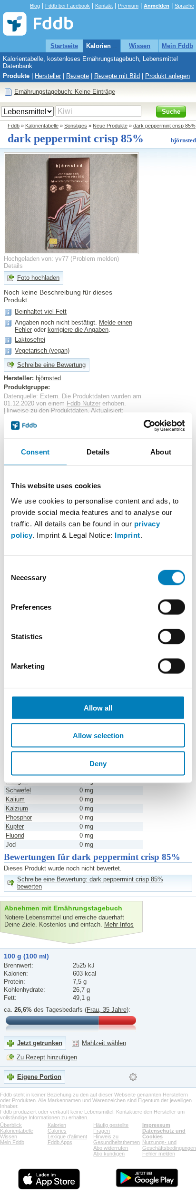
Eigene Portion (39, 1076)
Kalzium (17, 808)
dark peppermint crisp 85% (164, 125)
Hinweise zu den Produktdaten (46, 410)
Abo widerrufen (110, 1148)
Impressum (156, 1125)
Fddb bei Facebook (67, 6)
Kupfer (15, 826)
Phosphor (19, 817)
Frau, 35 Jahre (107, 1009)
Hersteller (48, 75)
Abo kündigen (109, 1153)
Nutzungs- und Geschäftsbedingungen (169, 1145)
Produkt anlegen (167, 75)
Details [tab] (98, 452)
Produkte (16, 75)
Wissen (139, 45)
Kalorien (57, 1125)
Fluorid (15, 835)
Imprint (127, 535)
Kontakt (104, 6)
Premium (128, 6)
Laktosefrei (30, 339)
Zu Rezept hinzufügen (47, 1057)
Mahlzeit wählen (104, 1043)
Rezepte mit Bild (117, 75)
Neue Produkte (110, 125)
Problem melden (94, 258)
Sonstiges (75, 125)
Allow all (98, 707)
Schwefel (18, 790)
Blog (35, 6)
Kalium (15, 799)
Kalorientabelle (108, 45)
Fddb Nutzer (83, 403)
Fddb (14, 125)
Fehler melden (158, 1153)
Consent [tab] (35, 452)
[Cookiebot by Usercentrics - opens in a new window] (143, 425)
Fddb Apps (60, 1142)
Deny (98, 763)
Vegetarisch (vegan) (42, 350)
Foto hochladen (38, 277)
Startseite (64, 45)
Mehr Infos (119, 924)
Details (13, 265)
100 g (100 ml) (26, 956)
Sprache (184, 6)
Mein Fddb (177, 45)
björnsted (183, 140)
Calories (57, 1131)
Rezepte (77, 75)
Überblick (11, 1125)
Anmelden (156, 6)
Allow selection (98, 735)
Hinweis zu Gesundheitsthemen (116, 1139)
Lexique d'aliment (67, 1136)
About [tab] (160, 452)
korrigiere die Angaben (78, 329)
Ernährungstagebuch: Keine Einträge (64, 91)
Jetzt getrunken (39, 1043)
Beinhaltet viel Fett (41, 311)
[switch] (171, 606)
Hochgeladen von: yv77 (36, 258)
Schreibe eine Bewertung (51, 364)
